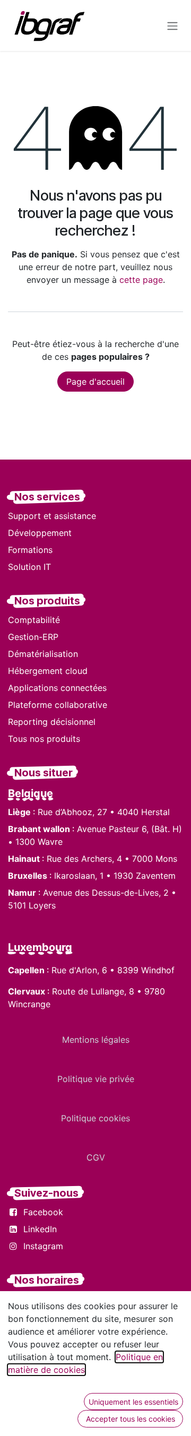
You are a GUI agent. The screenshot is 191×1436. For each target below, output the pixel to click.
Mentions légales (95, 1039)
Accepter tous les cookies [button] (130, 1418)
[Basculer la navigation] (172, 25)
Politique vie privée (95, 1079)
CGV (95, 1157)
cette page (141, 279)
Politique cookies (95, 1118)
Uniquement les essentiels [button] (133, 1401)
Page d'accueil (95, 381)
